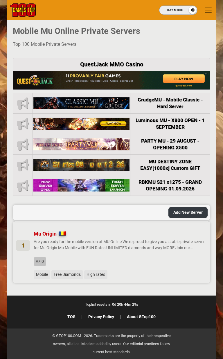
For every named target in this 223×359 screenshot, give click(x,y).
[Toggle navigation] (208, 10)
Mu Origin (45, 234)
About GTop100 (141, 316)
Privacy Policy (101, 316)
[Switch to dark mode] (178, 10)
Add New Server (188, 212)
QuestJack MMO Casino (111, 64)
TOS (71, 316)
